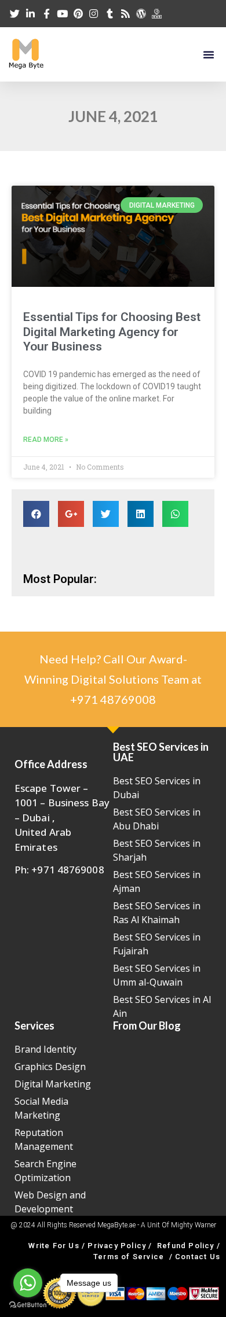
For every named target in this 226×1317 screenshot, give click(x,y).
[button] (208, 54)
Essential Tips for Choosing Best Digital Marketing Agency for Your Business (112, 331)
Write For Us (53, 1245)
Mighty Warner (193, 1225)
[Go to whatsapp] (27, 1282)
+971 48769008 (113, 699)
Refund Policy (185, 1245)
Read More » (45, 440)
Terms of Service (128, 1256)
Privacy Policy (117, 1245)
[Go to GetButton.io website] (27, 1305)
